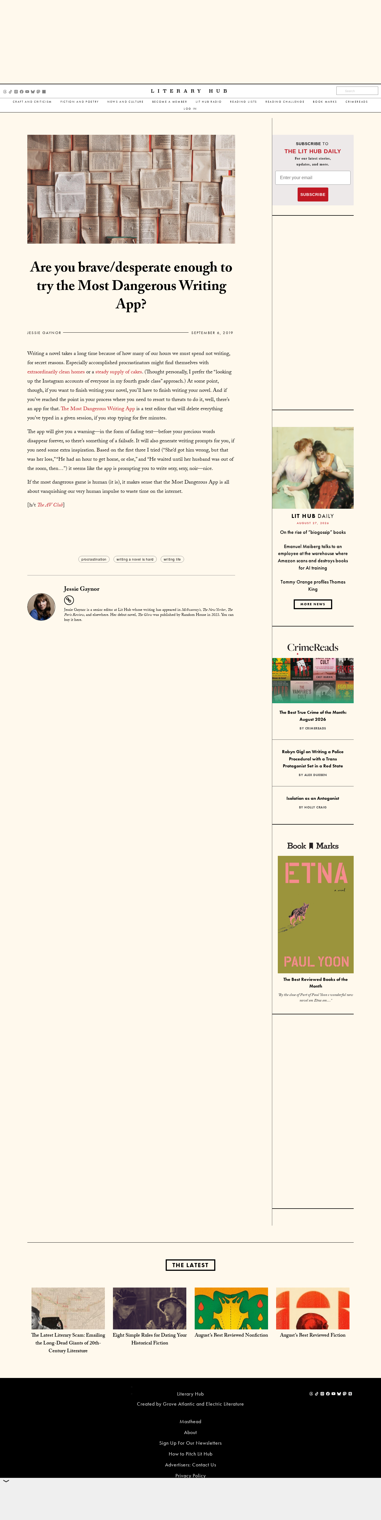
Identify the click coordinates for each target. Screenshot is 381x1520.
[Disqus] (131, 697)
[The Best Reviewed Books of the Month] (316, 915)
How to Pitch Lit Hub (191, 1454)
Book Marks (325, 102)
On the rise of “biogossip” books (313, 532)
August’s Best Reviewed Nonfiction (231, 1336)
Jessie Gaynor (44, 332)
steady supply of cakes (118, 372)
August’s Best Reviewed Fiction (313, 1336)
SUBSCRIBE (312, 194)
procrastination (94, 559)
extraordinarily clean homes (56, 372)
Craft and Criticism (32, 102)
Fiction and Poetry (80, 102)
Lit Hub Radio (209, 102)
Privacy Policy (190, 1475)
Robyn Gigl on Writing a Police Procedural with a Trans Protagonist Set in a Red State (313, 759)
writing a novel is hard (135, 559)
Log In (190, 109)
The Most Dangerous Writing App (98, 409)
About (190, 1432)
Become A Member (169, 102)
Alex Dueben (315, 775)
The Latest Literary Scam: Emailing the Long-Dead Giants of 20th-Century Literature (68, 1344)
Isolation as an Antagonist (312, 798)
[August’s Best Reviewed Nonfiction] (231, 1323)
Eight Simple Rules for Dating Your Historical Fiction (150, 1340)
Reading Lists (243, 102)
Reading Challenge (285, 102)
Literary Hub (190, 91)
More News (312, 604)
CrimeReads (357, 102)
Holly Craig (315, 807)
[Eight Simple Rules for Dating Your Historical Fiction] (149, 1323)
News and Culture (125, 102)
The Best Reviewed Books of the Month (315, 982)
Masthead (190, 1421)
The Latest (190, 1265)
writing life (172, 559)
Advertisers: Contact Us (190, 1464)
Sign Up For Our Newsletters (190, 1443)
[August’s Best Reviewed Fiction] (312, 1323)
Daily (312, 516)
